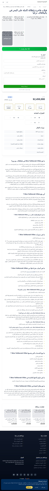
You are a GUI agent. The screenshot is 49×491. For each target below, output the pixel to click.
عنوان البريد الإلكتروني (41, 64)
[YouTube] (14, 474)
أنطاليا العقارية (43, 443)
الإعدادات (36, 487)
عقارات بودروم (42, 450)
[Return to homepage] (40, 2)
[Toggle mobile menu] (3, 2)
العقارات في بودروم (31, 271)
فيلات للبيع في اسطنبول (40, 463)
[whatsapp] (21, 474)
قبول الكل (29, 487)
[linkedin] (28, 474)
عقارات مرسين (42, 452)
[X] (35, 474)
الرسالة (44, 76)
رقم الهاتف (43, 70)
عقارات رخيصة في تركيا (17, 446)
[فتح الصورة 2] (19, 23)
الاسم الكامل (43, 58)
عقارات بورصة (42, 441)
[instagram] (24, 474)
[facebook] (31, 474)
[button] (34, 413)
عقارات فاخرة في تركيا (17, 443)
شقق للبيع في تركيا (18, 439)
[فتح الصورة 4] (19, 38)
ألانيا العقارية (43, 446)
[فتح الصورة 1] (36, 30)
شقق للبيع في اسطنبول (41, 460)
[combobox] (43, 72)
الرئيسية (44, 6)
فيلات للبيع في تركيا (18, 441)
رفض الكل (43, 487)
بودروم (34, 6)
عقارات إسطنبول (42, 439)
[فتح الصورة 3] (7, 23)
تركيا (40, 6)
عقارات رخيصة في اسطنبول (40, 467)
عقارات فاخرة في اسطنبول (40, 465)
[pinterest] (17, 474)
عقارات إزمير (43, 448)
